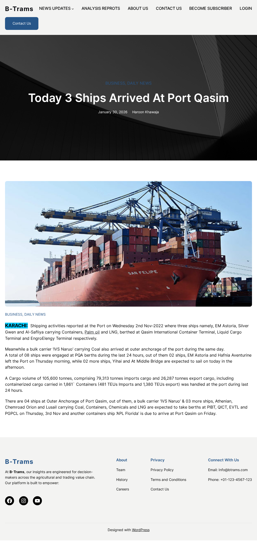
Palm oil (92, 332)
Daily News (139, 83)
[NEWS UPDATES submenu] (73, 9)
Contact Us (22, 23)
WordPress (141, 530)
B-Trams (19, 9)
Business (115, 83)
